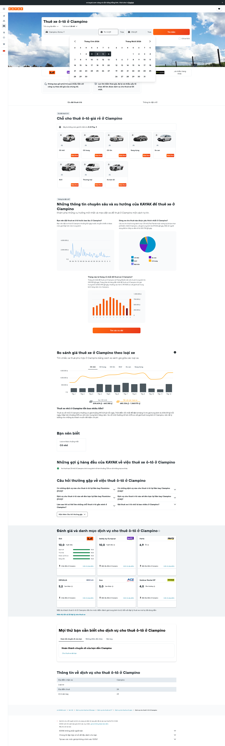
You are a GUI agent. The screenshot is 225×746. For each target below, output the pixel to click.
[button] (222, 2)
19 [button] (103, 65)
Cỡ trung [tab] (102, 367)
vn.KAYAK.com (61, 710)
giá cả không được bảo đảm (99, 724)
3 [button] (91, 54)
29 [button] (80, 76)
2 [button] (86, 54)
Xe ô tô (71, 710)
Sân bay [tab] (109, 639)
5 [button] (103, 54)
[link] (117, 330)
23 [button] (86, 71)
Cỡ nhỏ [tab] (93, 367)
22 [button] (80, 71)
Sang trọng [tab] (139, 367)
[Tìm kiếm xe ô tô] (4, 26)
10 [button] (92, 59)
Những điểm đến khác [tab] (94, 639)
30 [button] (86, 76)
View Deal (74, 155)
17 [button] (92, 65)
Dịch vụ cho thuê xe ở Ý (104, 710)
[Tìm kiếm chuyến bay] (4, 16)
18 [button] (97, 65)
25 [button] (97, 71)
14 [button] (75, 65)
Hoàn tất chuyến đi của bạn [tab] (71, 639)
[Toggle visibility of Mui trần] (135, 264)
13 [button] (109, 59)
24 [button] (92, 71)
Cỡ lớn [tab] (112, 367)
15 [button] (80, 65)
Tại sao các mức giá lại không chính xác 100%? (78, 739)
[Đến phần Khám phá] (4, 32)
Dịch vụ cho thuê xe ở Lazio (123, 710)
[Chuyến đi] (4, 44)
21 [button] (75, 71)
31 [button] (144, 76)
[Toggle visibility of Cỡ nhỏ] (135, 257)
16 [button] (86, 65)
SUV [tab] (120, 367)
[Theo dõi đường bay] (4, 37)
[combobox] (51, 26)
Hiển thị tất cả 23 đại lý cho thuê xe (71, 614)
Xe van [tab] (128, 367)
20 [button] (108, 65)
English (131, 3)
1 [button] (80, 54)
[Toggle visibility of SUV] (134, 260)
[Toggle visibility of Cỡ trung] (153, 260)
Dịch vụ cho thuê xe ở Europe (85, 710)
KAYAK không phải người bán (71, 731)
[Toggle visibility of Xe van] (152, 257)
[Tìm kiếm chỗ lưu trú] (4, 21)
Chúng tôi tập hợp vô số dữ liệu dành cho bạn (78, 735)
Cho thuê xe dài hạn (69, 653)
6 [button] (108, 54)
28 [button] (75, 76)
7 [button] (74, 59)
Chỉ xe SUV (186, 38)
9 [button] (86, 59)
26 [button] (103, 71)
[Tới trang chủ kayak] (15, 8)
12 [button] (103, 59)
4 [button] (97, 54)
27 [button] (109, 71)
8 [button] (80, 59)
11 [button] (97, 59)
